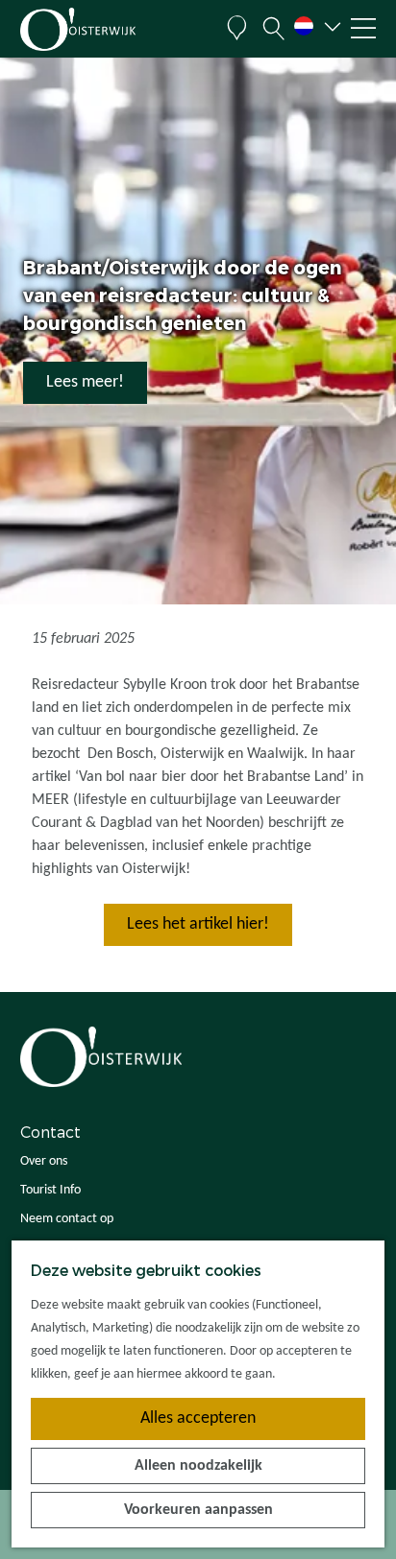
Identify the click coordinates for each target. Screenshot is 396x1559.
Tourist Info (50, 1190)
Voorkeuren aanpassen (198, 1510)
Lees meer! (85, 382)
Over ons (43, 1161)
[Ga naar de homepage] (112, 29)
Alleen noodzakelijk (198, 1466)
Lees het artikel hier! (198, 924)
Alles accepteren (198, 1418)
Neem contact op (66, 1219)
